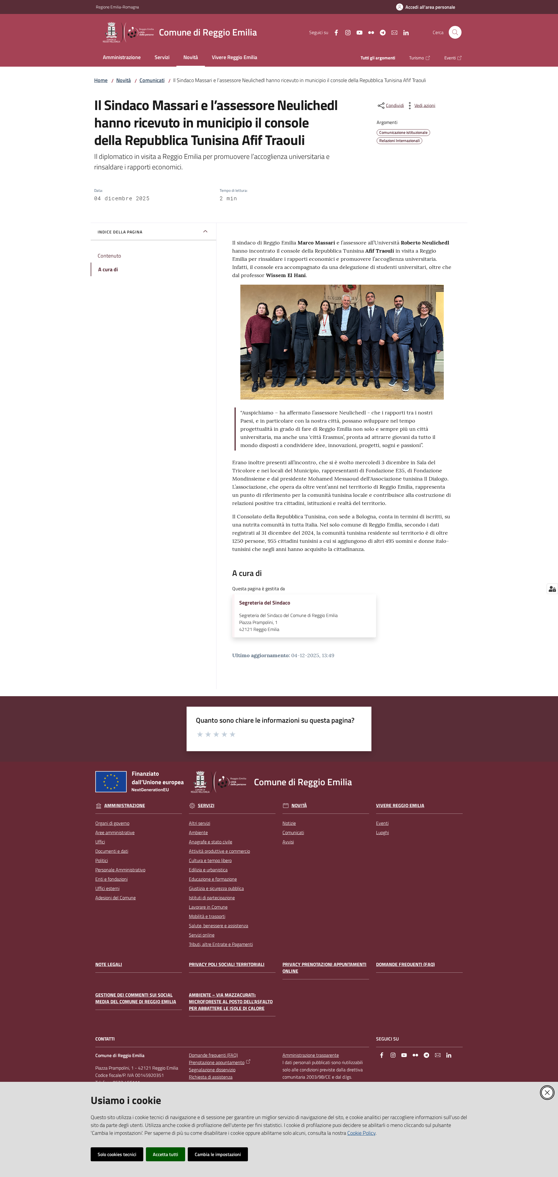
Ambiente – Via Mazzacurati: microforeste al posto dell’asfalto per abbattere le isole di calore (231, 1002)
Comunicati (152, 80)
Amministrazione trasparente (310, 1055)
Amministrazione (124, 805)
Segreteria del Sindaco (264, 603)
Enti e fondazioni (111, 878)
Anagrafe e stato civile (210, 841)
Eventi (382, 823)
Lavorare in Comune (208, 906)
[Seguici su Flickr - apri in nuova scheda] (369, 32)
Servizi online (201, 934)
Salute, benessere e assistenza (218, 925)
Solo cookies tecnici (117, 1154)
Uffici (100, 841)
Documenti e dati (111, 851)
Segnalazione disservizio (212, 1069)
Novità (123, 80)
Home (101, 80)
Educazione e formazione (213, 878)
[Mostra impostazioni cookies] (552, 589)
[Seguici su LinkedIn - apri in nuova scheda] (403, 32)
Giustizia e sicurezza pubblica (216, 888)
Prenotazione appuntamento (216, 1062)
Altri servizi (199, 823)
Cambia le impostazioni (218, 1154)
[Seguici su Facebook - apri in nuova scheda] (334, 32)
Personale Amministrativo (120, 869)
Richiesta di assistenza (211, 1076)
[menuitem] (122, 58)
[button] (455, 32)
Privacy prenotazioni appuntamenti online (324, 967)
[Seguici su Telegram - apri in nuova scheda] (380, 32)
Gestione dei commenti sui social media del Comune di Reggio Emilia (135, 998)
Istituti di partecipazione (212, 897)
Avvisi (288, 841)
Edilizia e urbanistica (208, 869)
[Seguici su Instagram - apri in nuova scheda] (345, 32)
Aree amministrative (115, 832)
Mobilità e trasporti (207, 916)
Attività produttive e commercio (219, 851)
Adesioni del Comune (115, 897)
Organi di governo (112, 823)
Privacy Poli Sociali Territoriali (226, 964)
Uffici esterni (107, 888)
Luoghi (382, 832)
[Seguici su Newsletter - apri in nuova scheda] (392, 32)
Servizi (206, 805)
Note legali (108, 964)
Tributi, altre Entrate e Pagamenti (221, 944)
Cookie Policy (361, 1133)
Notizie (289, 823)
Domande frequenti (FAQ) (405, 964)
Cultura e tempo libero (210, 860)
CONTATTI (105, 1039)
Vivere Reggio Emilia (400, 805)
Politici (101, 860)
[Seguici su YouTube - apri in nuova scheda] (357, 32)
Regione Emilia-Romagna (117, 7)
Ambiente (198, 832)
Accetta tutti (165, 1154)
